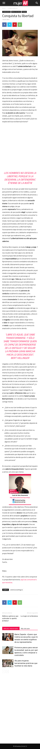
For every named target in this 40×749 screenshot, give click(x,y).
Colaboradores (12, 8)
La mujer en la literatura (29, 616)
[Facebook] (4, 24)
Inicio (4, 8)
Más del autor (25, 628)
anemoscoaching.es (16, 590)
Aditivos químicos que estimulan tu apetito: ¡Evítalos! (10, 618)
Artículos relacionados (11, 628)
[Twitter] (9, 24)
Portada (24, 12)
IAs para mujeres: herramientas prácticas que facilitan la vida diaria (25, 663)
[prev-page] (3, 671)
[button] (3, 3)
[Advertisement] (20, 146)
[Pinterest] (14, 24)
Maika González (16, 12)
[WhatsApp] (20, 24)
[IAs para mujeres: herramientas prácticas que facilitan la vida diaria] (7, 663)
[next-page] (7, 671)
